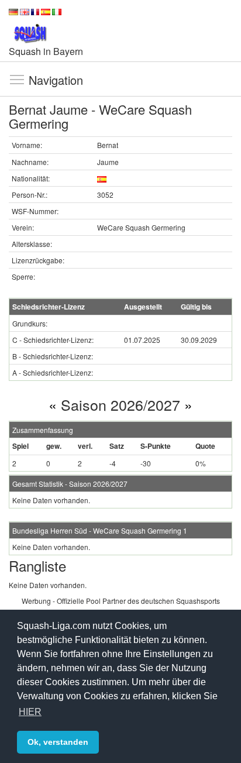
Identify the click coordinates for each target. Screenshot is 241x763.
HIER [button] (30, 712)
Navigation (17, 79)
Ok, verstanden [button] (57, 742)
